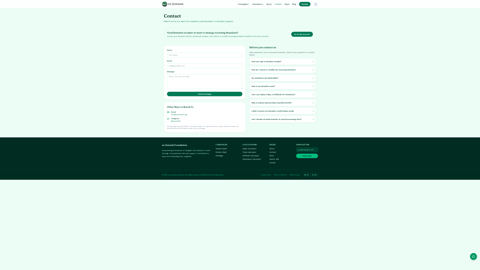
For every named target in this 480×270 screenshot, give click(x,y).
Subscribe (307, 156)
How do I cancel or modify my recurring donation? (283, 70)
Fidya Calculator (249, 152)
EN (308, 175)
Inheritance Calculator (251, 159)
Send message (204, 94)
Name (169, 50)
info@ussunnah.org (179, 115)
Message (170, 72)
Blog (294, 4)
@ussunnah (175, 121)
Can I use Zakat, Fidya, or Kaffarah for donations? (283, 95)
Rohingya (219, 156)
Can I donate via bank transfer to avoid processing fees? (283, 119)
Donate (305, 4)
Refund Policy (295, 175)
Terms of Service (280, 175)
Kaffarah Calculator (250, 156)
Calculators (257, 4)
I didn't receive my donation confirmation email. (283, 111)
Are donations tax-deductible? (283, 78)
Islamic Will (274, 159)
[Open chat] (473, 256)
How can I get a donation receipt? (283, 61)
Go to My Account (302, 34)
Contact (278, 4)
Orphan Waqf (221, 152)
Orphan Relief (221, 149)
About (269, 4)
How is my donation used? (283, 86)
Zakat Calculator (249, 149)
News (287, 4)
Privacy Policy (266, 175)
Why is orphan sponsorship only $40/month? (283, 103)
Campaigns (243, 4)
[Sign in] (316, 4)
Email (169, 61)
